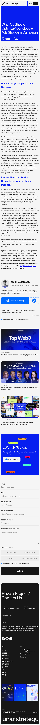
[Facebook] (10, 638)
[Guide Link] (8, 692)
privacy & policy (25, 655)
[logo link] (10, 3)
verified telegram (25, 649)
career (4, 669)
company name (6, 502)
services (5, 656)
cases (4, 653)
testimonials (7, 661)
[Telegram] (34, 300)
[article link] (20, 339)
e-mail (3, 493)
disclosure (23, 657)
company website (7, 511)
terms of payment (25, 653)
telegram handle (7, 520)
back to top (35, 712)
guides (5, 666)
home (4, 650)
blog (4, 675)
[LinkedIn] (7, 638)
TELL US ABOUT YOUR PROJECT (10, 529)
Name (3, 484)
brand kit (5, 664)
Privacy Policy (25, 319)
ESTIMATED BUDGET (7, 547)
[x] (3, 638)
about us (6, 658)
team (4, 672)
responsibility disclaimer (27, 652)
